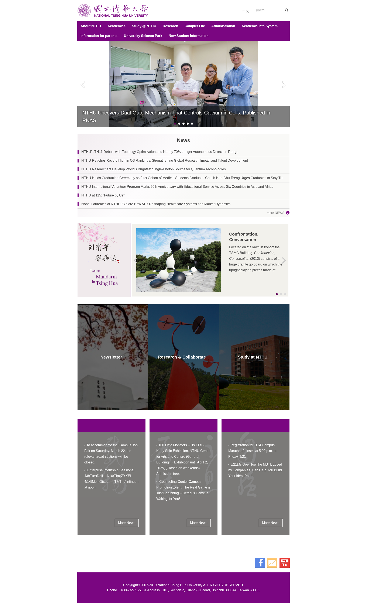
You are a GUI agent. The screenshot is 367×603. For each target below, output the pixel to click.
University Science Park (143, 36)
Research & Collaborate (182, 357)
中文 (246, 11)
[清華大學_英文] (112, 10)
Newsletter (111, 357)
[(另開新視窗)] (104, 260)
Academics (116, 26)
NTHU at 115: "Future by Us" (103, 195)
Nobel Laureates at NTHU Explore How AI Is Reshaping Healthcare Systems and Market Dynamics (155, 204)
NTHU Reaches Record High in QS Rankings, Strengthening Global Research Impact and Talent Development (164, 160)
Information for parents (98, 36)
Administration (223, 26)
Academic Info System (259, 26)
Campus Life (195, 26)
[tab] (175, 124)
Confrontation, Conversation (243, 237)
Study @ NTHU (144, 26)
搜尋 (286, 10)
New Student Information (189, 36)
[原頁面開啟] (183, 84)
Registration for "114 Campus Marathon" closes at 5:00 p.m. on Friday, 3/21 (252, 450)
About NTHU (90, 26)
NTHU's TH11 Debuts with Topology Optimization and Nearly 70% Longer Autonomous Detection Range (159, 152)
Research (170, 26)
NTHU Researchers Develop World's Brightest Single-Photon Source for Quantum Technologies (153, 169)
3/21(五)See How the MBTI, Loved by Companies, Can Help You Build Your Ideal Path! (255, 470)
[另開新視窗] (260, 563)
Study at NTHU (252, 357)
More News (126, 523)
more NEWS (275, 213)
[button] (82, 84)
